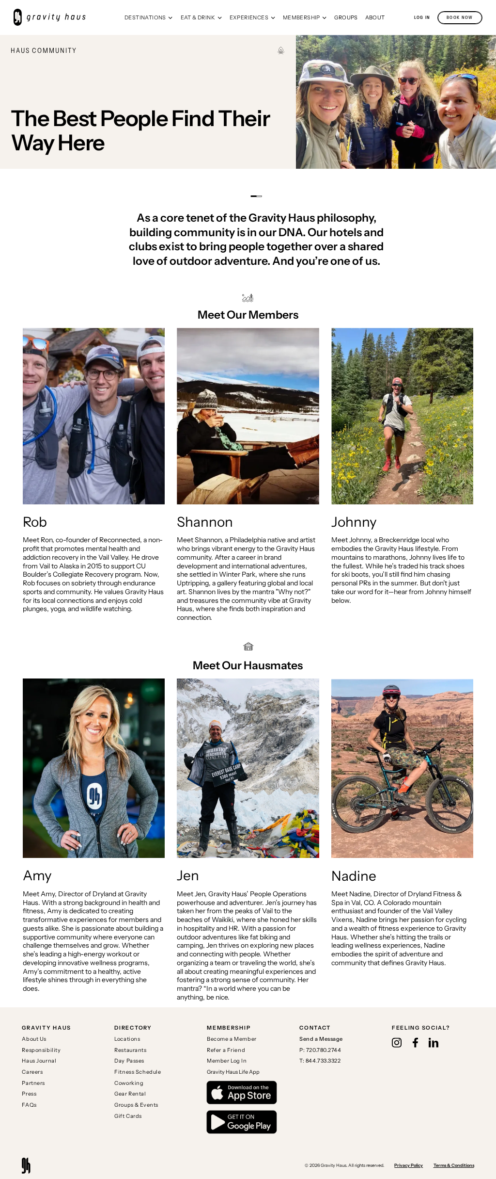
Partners (33, 1083)
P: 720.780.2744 (320, 1050)
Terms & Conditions (454, 1165)
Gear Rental (130, 1093)
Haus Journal (39, 1060)
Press (29, 1093)
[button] (148, 17)
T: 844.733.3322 (320, 1060)
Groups (345, 17)
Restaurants (130, 1050)
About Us (34, 1038)
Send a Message (321, 1038)
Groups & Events (136, 1104)
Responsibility (41, 1050)
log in (422, 17)
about (375, 17)
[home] (54, 17)
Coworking (128, 1083)
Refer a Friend (226, 1050)
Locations (127, 1038)
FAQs (29, 1104)
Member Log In (227, 1060)
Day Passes (129, 1060)
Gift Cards (128, 1116)
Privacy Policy (408, 1165)
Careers (32, 1071)
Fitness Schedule (137, 1071)
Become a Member (232, 1038)
